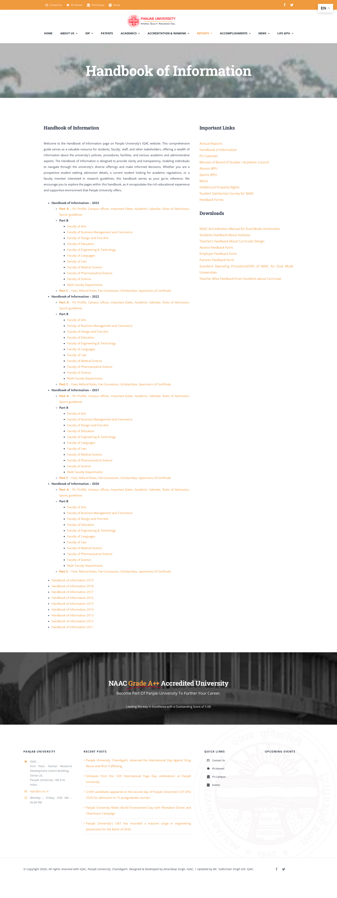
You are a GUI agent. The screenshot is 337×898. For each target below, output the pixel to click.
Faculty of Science (79, 279)
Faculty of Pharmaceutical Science (89, 273)
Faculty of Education (80, 244)
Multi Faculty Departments (85, 285)
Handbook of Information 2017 (72, 592)
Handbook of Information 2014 (72, 609)
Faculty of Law (76, 261)
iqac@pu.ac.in (39, 791)
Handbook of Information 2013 (72, 615)
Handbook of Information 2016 (72, 598)
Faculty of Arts (76, 226)
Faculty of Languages (81, 255)
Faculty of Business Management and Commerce (99, 232)
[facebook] (284, 4)
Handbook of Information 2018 (72, 586)
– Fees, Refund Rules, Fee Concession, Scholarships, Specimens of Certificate (115, 291)
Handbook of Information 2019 (72, 580)
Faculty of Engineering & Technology (91, 250)
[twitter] (291, 4)
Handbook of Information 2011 (72, 627)
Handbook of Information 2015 (72, 603)
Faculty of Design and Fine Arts (87, 238)
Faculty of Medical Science (84, 267)
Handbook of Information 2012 (72, 621)
